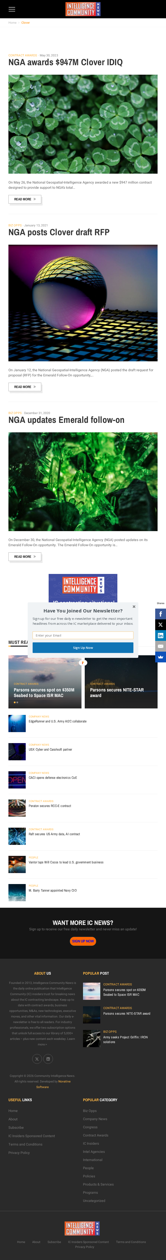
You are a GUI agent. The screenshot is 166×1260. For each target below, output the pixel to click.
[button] (83, 610)
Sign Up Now (83, 647)
